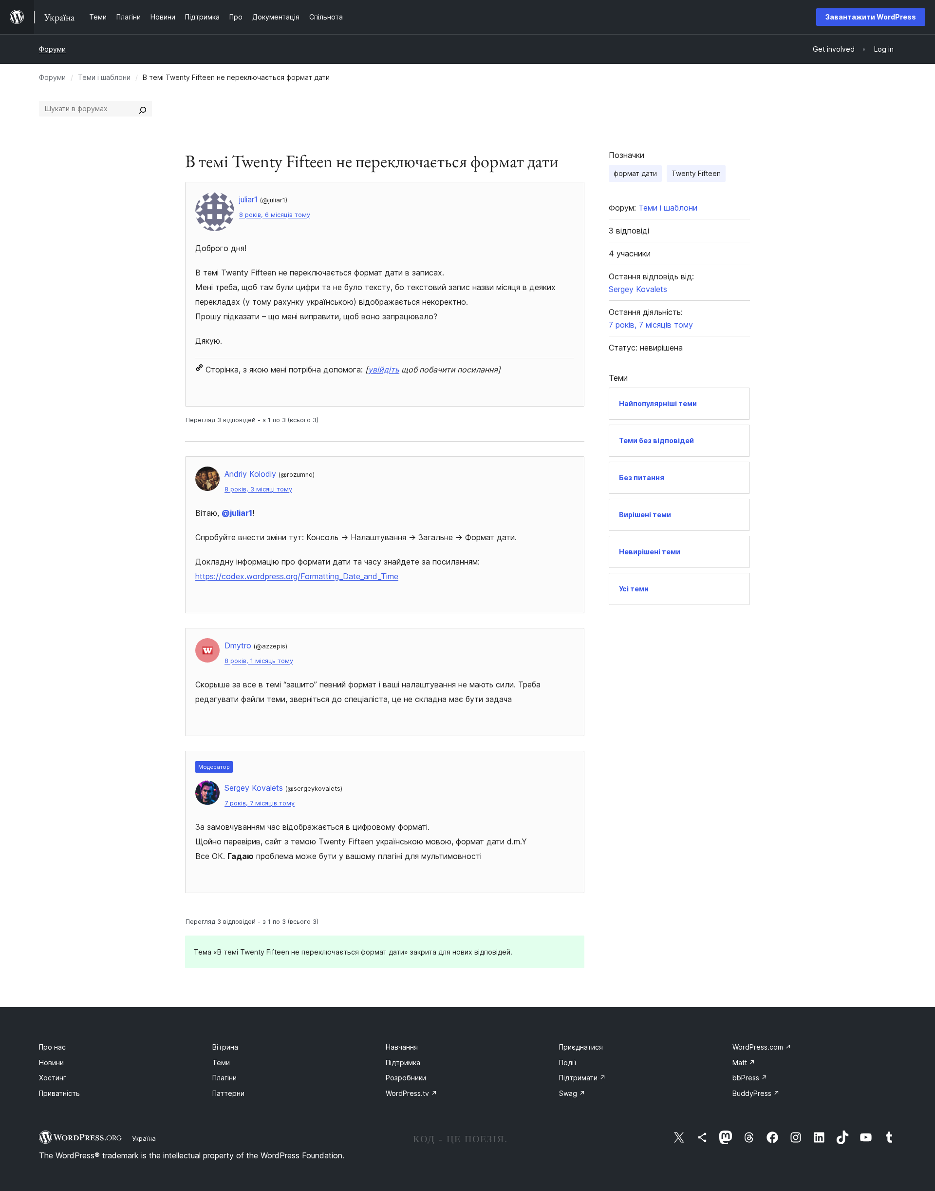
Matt (743, 1062)
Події (567, 1062)
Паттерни (228, 1093)
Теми (221, 1062)
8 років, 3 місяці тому (258, 489)
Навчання (402, 1047)
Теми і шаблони (104, 77)
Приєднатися (581, 1047)
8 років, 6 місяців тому (274, 214)
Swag (572, 1093)
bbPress (749, 1078)
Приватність (59, 1093)
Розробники (406, 1078)
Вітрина (225, 1047)
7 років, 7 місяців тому (259, 803)
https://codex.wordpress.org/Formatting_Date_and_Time (296, 576)
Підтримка (403, 1062)
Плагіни (224, 1078)
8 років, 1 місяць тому (258, 660)
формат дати (635, 173)
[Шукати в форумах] (142, 109)
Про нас (52, 1047)
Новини (51, 1062)
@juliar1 (237, 513)
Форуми (52, 49)
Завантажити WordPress (870, 17)
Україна (144, 1138)
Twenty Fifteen (696, 173)
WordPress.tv (411, 1093)
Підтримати (582, 1078)
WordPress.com (761, 1047)
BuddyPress (756, 1093)
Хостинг (52, 1078)
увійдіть (383, 369)
